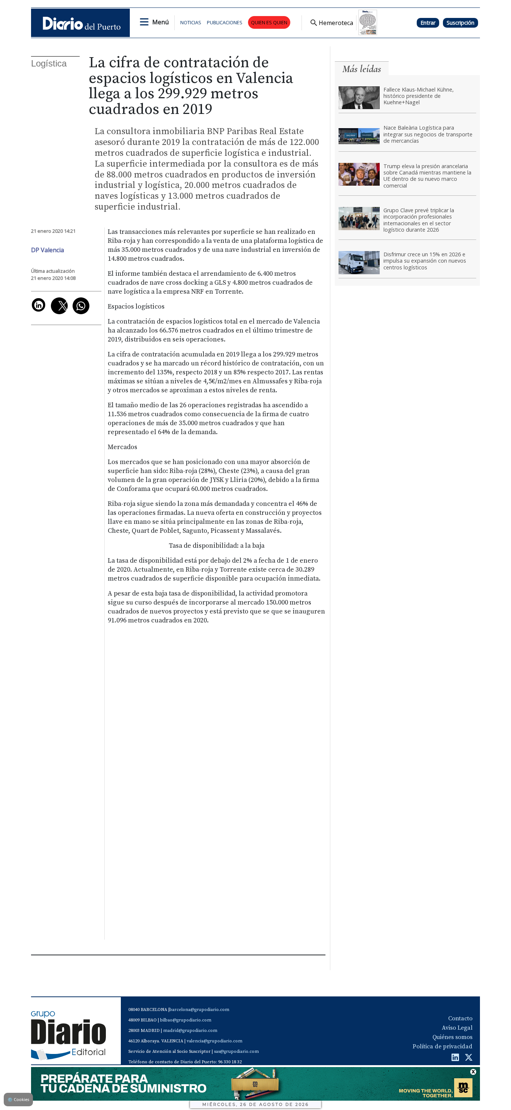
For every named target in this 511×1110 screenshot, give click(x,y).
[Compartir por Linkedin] (38, 304)
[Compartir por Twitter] (59, 305)
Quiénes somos (452, 1037)
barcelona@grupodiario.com (199, 1009)
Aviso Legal (457, 1028)
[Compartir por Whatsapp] (81, 305)
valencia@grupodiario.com (214, 1041)
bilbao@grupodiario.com (185, 1020)
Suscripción (460, 22)
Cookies (18, 1099)
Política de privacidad (442, 1046)
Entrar (427, 22)
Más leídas (361, 69)
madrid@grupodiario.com (190, 1030)
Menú (160, 22)
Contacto (460, 1018)
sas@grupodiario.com (236, 1051)
